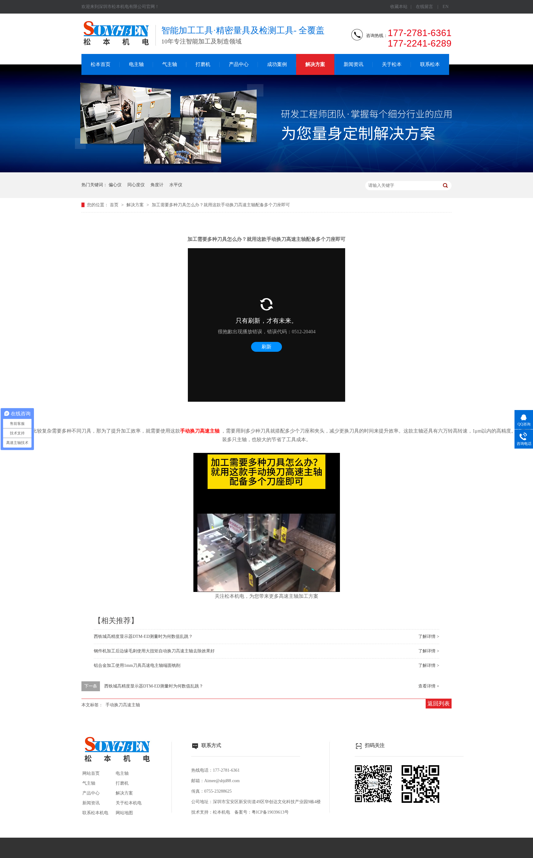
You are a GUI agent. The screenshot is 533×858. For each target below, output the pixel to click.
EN (445, 6)
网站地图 (124, 813)
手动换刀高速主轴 (122, 705)
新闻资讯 (353, 64)
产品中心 (239, 64)
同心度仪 (136, 185)
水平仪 (175, 185)
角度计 (157, 185)
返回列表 (439, 703)
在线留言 (424, 6)
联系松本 (430, 64)
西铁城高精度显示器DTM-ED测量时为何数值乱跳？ (143, 636)
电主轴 (136, 64)
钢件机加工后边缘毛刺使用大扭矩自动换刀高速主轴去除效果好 (154, 651)
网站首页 (91, 773)
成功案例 (277, 64)
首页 (115, 205)
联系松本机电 (95, 813)
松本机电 (221, 812)
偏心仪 (115, 185)
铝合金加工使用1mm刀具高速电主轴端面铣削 (137, 665)
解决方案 (315, 64)
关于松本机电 (129, 803)
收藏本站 (398, 6)
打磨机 (203, 64)
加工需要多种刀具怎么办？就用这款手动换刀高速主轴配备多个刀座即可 (221, 205)
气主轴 (169, 64)
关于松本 (392, 64)
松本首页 (100, 64)
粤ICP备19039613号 (270, 812)
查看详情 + (428, 686)
